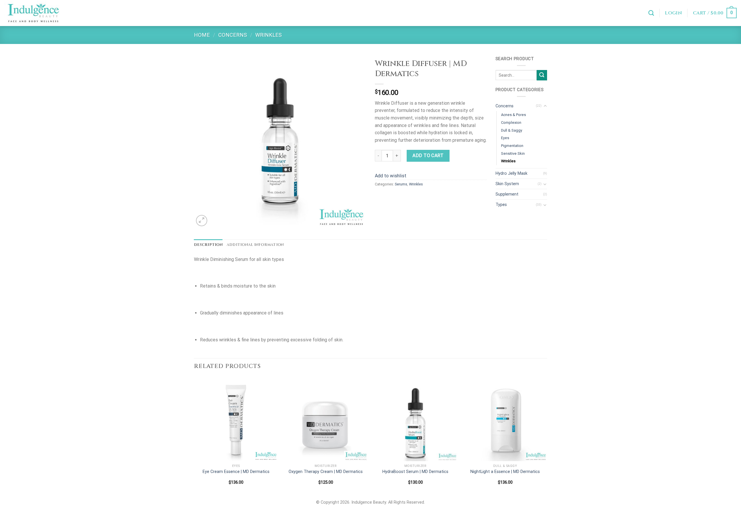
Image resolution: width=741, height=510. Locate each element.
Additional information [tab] (255, 244)
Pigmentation (512, 145)
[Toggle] (545, 106)
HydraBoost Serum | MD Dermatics (415, 471)
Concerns (232, 35)
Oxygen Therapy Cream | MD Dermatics (326, 471)
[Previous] (194, 436)
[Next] (546, 436)
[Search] (651, 13)
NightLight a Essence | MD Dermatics (505, 471)
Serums (401, 184)
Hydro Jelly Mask (511, 173)
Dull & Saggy (511, 130)
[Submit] (542, 75)
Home (202, 35)
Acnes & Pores (513, 115)
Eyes (505, 138)
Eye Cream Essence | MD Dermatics (236, 471)
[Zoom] (201, 220)
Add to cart (427, 155)
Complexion (511, 122)
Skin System (507, 183)
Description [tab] (208, 244)
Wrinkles (268, 35)
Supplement (507, 194)
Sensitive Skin (513, 153)
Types (501, 204)
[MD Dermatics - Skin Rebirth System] (33, 13)
